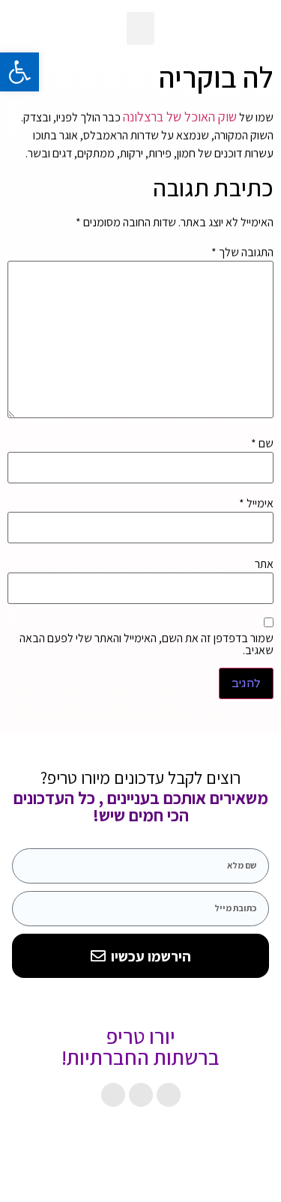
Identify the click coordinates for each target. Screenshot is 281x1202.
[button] (141, 28)
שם (262, 444)
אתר (264, 564)
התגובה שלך (242, 253)
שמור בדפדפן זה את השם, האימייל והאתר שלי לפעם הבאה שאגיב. (146, 644)
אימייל (256, 504)
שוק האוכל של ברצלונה (180, 116)
